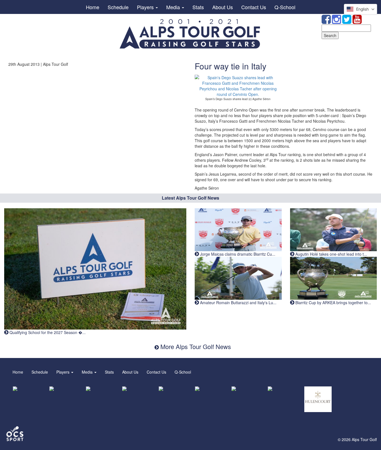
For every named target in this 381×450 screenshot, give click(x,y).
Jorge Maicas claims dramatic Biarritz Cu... (237, 254)
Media (173, 7)
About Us (222, 7)
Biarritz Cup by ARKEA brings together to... (332, 302)
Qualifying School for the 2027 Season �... (47, 332)
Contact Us (253, 7)
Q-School (284, 7)
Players (146, 7)
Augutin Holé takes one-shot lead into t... (330, 254)
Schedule (118, 7)
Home (92, 7)
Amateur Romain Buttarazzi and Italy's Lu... (237, 302)
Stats (198, 7)
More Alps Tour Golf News (195, 346)
